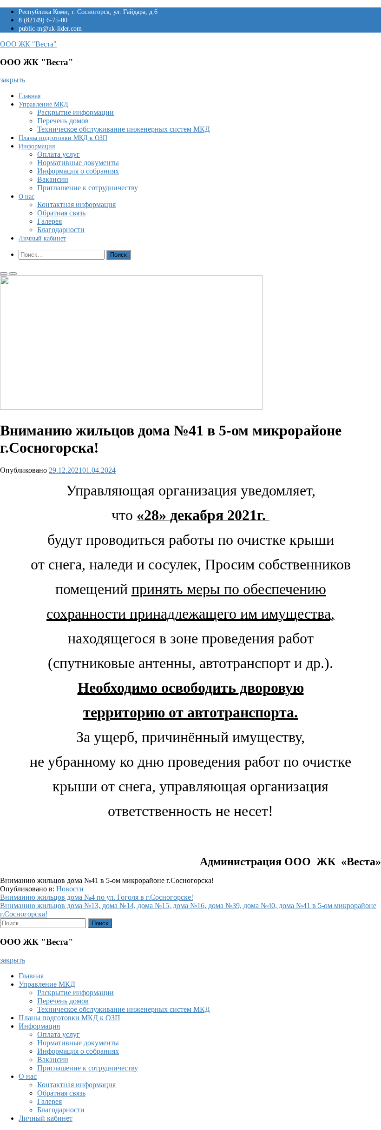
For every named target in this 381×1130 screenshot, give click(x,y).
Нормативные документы (78, 163)
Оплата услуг (58, 154)
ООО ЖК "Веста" (28, 44)
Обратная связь (61, 213)
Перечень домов (63, 121)
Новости (70, 889)
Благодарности (61, 230)
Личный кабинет (42, 238)
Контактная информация (76, 204)
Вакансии (52, 179)
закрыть (12, 80)
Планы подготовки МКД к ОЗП (63, 137)
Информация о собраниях (78, 171)
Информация (37, 146)
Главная (29, 96)
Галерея (49, 221)
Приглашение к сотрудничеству (87, 188)
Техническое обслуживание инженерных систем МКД (123, 129)
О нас (26, 196)
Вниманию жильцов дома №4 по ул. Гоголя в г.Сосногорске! (96, 897)
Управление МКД (43, 104)
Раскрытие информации (75, 112)
